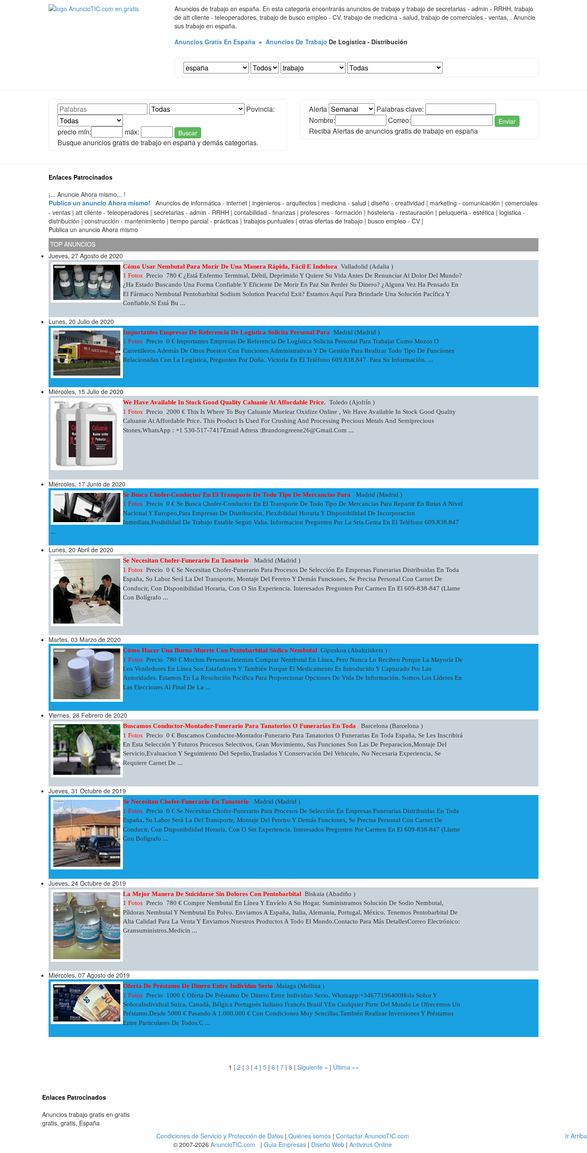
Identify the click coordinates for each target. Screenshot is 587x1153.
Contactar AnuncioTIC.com (372, 1136)
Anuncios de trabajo (296, 41)
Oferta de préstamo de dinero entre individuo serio (198, 985)
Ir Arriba (576, 1136)
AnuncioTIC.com (233, 1144)
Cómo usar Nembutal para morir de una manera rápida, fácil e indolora (230, 266)
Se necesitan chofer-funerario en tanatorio (187, 560)
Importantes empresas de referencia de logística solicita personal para (226, 332)
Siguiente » (312, 1067)
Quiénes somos (309, 1136)
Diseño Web (327, 1144)
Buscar (187, 132)
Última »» (346, 1067)
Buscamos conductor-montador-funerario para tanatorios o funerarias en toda (240, 725)
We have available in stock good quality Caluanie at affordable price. (224, 402)
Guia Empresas (285, 1144)
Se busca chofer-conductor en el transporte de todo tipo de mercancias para (237, 494)
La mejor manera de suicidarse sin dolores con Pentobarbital (212, 893)
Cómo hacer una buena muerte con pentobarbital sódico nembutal (220, 650)
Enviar (507, 121)
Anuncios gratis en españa (214, 41)
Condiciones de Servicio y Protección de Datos (219, 1136)
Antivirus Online (370, 1144)
